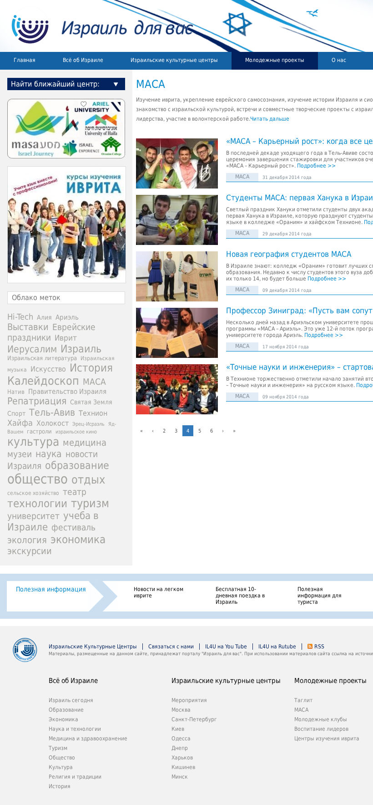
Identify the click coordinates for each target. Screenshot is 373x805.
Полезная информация (51, 589)
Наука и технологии (75, 729)
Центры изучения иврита (326, 738)
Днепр (179, 748)
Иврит (66, 337)
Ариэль (67, 317)
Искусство (48, 369)
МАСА (242, 176)
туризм (90, 503)
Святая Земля (91, 402)
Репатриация (36, 401)
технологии (37, 503)
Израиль (80, 349)
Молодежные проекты (274, 60)
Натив (16, 391)
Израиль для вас (96, 26)
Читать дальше (269, 119)
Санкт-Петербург (194, 719)
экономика (78, 539)
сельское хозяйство (33, 493)
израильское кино (76, 431)
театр (74, 492)
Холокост (52, 423)
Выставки (28, 326)
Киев (177, 729)
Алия (44, 317)
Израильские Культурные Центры (93, 646)
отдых (88, 479)
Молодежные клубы (320, 719)
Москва (181, 710)
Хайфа (20, 423)
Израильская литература (42, 358)
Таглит (303, 700)
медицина (84, 442)
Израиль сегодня (71, 700)
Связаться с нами (171, 646)
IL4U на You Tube (226, 646)
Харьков (182, 757)
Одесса (181, 738)
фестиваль (73, 527)
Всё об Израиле (83, 60)
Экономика (63, 719)
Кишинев (183, 767)
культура (33, 441)
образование (77, 465)
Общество (62, 757)
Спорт (16, 413)
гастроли (39, 431)
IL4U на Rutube (277, 646)
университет (33, 516)
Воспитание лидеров (321, 729)
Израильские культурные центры (174, 60)
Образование (66, 710)
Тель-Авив (52, 412)
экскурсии (29, 551)
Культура (61, 767)
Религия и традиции (75, 777)
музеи (19, 454)
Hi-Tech (20, 316)
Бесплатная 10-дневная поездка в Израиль (240, 595)
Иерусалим (32, 349)
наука (48, 453)
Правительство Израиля (67, 391)
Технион (93, 413)
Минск (179, 777)
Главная (24, 60)
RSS (319, 646)
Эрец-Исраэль (88, 424)
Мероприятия (189, 700)
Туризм (58, 748)
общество (37, 479)
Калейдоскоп (43, 380)
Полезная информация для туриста (319, 595)
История (91, 368)
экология (27, 540)
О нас (339, 60)
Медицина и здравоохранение (88, 738)
